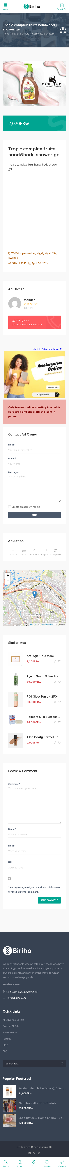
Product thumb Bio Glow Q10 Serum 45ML (42, 1088)
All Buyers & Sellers (13, 1019)
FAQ (5, 1051)
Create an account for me (26, 506)
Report (45, 554)
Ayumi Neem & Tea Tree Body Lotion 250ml (44, 676)
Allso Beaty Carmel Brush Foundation (44, 737)
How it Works (10, 1032)
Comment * (14, 784)
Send (34, 515)
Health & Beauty (20, 33)
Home (6, 33)
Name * (12, 458)
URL (10, 862)
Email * (12, 444)
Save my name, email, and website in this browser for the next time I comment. (34, 889)
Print (24, 554)
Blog (5, 1045)
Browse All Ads (11, 1026)
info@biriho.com (17, 997)
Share (13, 554)
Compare (55, 554)
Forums (7, 1038)
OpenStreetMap (47, 624)
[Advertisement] (34, 209)
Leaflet (33, 624)
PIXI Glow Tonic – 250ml (43, 696)
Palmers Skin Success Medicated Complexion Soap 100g (44, 717)
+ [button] (8, 575)
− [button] (8, 581)
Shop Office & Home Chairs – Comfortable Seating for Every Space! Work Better (42, 1118)
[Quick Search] (63, 30)
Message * (14, 472)
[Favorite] (59, 661)
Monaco (30, 300)
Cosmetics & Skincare (43, 33)
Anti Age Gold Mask (40, 656)
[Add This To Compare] (55, 661)
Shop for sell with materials (37, 1103)
